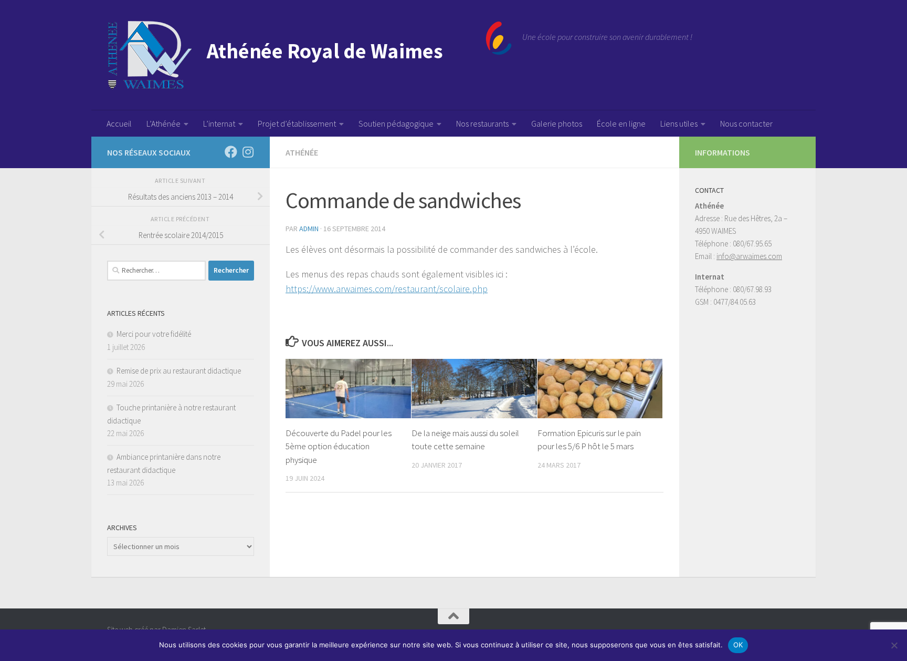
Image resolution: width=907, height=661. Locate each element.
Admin (309, 228)
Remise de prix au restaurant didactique (179, 371)
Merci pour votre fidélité (154, 334)
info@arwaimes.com (749, 256)
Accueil (119, 123)
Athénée (302, 152)
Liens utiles (679, 123)
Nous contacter (746, 123)
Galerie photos (556, 123)
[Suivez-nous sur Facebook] (231, 152)
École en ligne (621, 123)
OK (738, 645)
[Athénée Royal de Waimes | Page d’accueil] (309, 55)
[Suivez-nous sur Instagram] (247, 152)
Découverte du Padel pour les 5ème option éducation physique (339, 446)
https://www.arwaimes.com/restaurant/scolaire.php (387, 289)
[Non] (894, 645)
